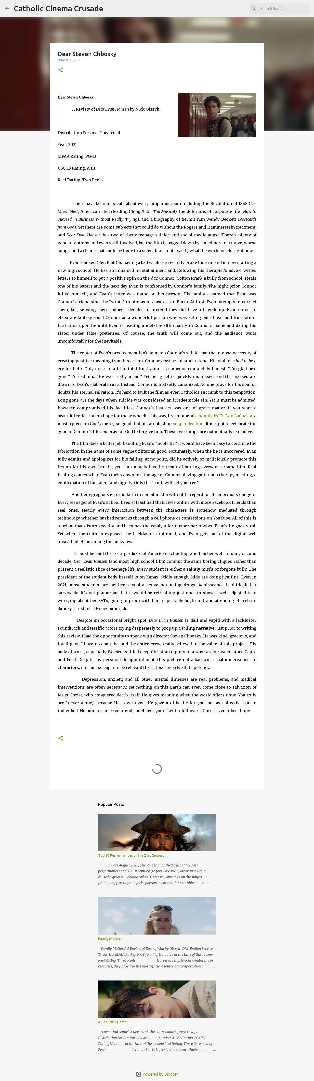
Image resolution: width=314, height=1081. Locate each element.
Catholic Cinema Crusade (59, 8)
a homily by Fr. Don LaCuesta (223, 415)
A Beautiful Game (112, 1022)
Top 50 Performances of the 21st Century (131, 855)
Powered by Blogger (160, 1074)
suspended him (188, 423)
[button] (61, 70)
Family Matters (110, 939)
